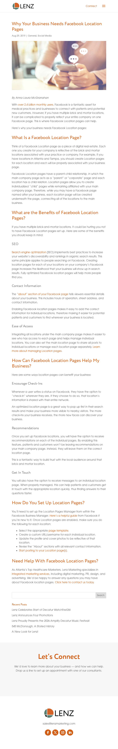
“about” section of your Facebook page (42, 294)
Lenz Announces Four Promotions (32, 615)
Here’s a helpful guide (63, 515)
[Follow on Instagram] (63, 732)
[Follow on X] (55, 732)
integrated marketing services (30, 573)
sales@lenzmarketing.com (59, 723)
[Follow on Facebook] (48, 732)
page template (58, 530)
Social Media (45, 35)
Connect (91, 6)
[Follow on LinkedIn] (70, 732)
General (32, 35)
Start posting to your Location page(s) (43, 550)
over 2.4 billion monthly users (35, 104)
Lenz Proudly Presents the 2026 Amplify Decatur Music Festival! (51, 620)
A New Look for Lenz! (25, 631)
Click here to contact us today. (74, 582)
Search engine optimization (29, 252)
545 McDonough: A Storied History (33, 626)
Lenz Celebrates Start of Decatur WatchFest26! (41, 609)
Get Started (52, 681)
